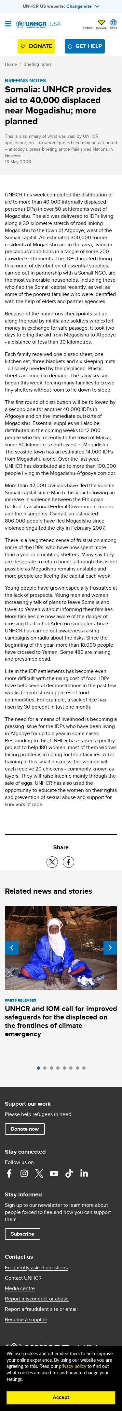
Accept (61, 1397)
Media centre (20, 1288)
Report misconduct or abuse (37, 1298)
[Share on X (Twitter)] (52, 862)
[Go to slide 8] (85, 1069)
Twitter (39, 1173)
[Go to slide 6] (72, 1069)
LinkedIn (84, 1173)
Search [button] (88, 27)
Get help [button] (88, 46)
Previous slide (12, 948)
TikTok (69, 1173)
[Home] (38, 25)
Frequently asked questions (36, 1267)
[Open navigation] (8, 24)
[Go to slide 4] (59, 1069)
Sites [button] (113, 27)
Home (11, 64)
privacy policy (72, 1366)
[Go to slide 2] (46, 1069)
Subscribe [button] (22, 1234)
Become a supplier (26, 1319)
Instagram (24, 1173)
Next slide (110, 948)
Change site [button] (79, 6)
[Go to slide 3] (53, 1069)
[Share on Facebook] (68, 862)
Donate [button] (101, 28)
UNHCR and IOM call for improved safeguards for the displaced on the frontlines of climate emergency (61, 1021)
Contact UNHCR (23, 1278)
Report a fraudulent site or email (41, 1309)
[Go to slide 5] (66, 1069)
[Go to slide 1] (40, 1069)
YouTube (54, 1173)
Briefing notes (37, 64)
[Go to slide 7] (79, 1069)
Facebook (9, 1173)
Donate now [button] (25, 1129)
